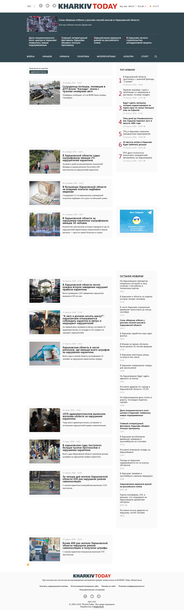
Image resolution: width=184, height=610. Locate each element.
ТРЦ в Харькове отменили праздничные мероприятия (136, 132)
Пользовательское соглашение (92, 589)
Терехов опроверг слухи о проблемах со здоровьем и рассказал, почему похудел (136, 92)
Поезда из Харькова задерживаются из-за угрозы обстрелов (134, 462)
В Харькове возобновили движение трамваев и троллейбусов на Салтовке (133, 439)
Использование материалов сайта (85, 586)
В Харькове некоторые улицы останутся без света (134, 355)
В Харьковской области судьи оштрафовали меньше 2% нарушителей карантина (81, 158)
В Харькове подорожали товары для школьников (136, 366)
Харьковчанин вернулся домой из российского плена (107, 40)
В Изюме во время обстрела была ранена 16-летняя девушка (136, 345)
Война (30, 56)
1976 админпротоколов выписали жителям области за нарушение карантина (84, 416)
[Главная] (87, 6)
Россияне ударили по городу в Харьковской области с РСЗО (135, 387)
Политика (83, 56)
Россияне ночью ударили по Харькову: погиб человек (134, 511)
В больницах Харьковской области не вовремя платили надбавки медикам (84, 189)
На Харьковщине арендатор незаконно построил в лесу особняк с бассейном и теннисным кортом (134, 284)
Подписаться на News (28, 565)
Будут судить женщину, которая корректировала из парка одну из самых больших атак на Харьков (138, 106)
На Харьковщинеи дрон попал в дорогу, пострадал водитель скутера (136, 399)
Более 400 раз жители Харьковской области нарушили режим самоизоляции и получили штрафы (85, 545)
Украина (64, 56)
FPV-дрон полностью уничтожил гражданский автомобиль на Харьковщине (137, 155)
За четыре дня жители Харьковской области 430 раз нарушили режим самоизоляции (85, 479)
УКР (89, 601)
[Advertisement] (69, 129)
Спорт (144, 56)
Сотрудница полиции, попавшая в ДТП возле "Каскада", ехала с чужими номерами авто (84, 89)
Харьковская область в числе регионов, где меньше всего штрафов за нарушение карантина (86, 350)
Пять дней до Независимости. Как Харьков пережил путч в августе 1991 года (138, 120)
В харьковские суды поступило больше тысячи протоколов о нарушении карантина (82, 447)
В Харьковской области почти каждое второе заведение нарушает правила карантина (85, 287)
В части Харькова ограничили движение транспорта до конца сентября (135, 309)
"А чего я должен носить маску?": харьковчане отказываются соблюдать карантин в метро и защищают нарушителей (83, 319)
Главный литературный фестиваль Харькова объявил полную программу (74, 41)
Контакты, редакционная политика (54, 586)
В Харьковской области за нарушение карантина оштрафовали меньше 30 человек (85, 220)
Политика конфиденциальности (131, 586)
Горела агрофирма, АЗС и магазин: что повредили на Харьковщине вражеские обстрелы (133, 498)
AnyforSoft (99, 606)
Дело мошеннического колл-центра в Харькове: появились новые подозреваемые (43, 41)
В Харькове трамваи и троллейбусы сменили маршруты (136, 474)
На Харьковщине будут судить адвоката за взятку (134, 377)
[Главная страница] (92, 575)
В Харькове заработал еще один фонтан (136, 334)
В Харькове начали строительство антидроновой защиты (139, 40)
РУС (94, 601)
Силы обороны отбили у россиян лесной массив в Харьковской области (99, 19)
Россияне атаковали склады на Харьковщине (135, 450)
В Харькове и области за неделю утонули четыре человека (136, 297)
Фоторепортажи (106, 56)
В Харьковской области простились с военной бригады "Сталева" (138, 79)
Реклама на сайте (109, 586)
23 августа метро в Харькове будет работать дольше (137, 143)
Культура (128, 56)
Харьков (47, 56)
